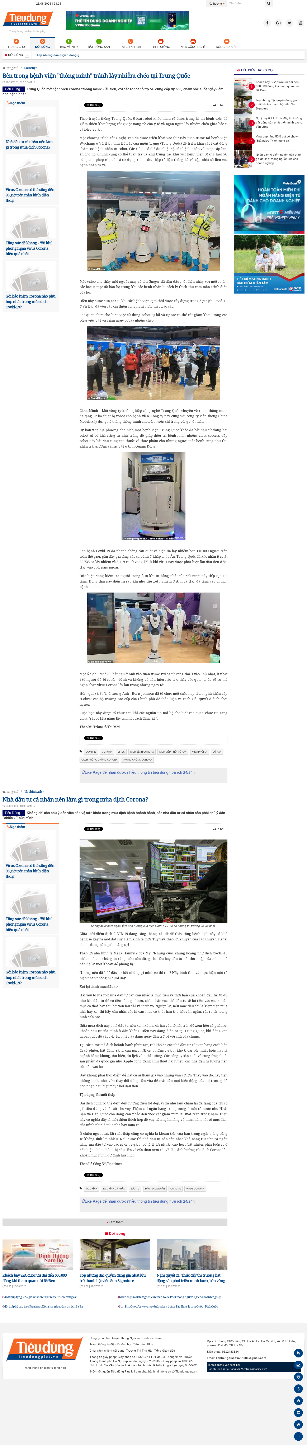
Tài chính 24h (130, 46)
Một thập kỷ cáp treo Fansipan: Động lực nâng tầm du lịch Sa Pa (43, 1306)
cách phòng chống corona (99, 759)
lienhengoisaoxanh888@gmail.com (241, 1358)
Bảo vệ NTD (69, 46)
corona (107, 751)
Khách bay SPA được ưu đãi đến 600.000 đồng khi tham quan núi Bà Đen (277, 86)
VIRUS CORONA (195, 1188)
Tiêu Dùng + (14, 89)
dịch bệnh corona (142, 751)
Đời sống (42, 46)
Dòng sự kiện (226, 46)
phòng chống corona (137, 759)
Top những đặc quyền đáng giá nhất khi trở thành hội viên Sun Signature (89, 55)
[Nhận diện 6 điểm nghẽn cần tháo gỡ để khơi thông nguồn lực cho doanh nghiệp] (243, 167)
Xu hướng (218, 3)
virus (121, 751)
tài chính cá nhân (114, 1188)
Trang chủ (16, 46)
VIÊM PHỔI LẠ (199, 751)
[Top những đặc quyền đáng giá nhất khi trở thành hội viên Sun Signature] (243, 112)
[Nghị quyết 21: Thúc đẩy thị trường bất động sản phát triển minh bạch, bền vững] (243, 131)
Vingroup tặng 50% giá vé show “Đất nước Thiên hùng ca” (40, 1297)
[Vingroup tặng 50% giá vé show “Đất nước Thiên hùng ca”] (243, 149)
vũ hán (217, 751)
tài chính (91, 1188)
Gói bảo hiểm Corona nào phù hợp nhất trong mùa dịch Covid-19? (30, 301)
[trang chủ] (28, 28)
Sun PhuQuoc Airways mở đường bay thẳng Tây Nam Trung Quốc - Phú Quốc (168, 1306)
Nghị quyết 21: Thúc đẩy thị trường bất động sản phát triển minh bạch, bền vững (279, 122)
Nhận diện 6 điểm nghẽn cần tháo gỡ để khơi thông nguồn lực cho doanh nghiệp (170, 1297)
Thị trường (160, 46)
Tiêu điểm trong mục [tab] (257, 70)
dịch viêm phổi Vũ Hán (172, 751)
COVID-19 (91, 751)
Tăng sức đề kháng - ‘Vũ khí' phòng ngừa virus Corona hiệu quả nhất (29, 248)
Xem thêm (115, 1222)
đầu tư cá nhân (155, 1188)
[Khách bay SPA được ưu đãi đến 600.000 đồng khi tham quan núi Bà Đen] (243, 94)
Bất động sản (99, 46)
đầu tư (135, 1188)
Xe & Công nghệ (193, 46)
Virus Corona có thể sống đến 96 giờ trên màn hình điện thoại (30, 195)
